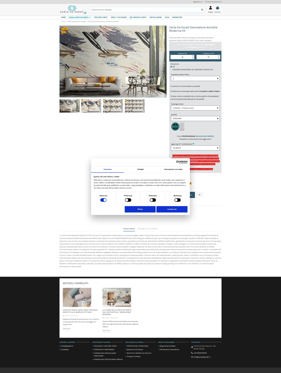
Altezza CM (182, 53)
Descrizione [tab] (129, 228)
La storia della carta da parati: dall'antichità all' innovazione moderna (117, 312)
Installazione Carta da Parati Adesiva (108, 359)
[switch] (128, 200)
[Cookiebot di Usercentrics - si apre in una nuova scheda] (177, 162)
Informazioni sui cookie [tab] (173, 169)
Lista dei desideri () (214, 2)
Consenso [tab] (108, 169)
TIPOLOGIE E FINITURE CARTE (105, 346)
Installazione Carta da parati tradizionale (105, 354)
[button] (79, 17)
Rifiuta (140, 209)
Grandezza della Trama (180, 74)
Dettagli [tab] (141, 169)
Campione (174, 64)
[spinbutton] (182, 57)
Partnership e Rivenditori (169, 349)
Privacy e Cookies (133, 356)
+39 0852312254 (200, 353)
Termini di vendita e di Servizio (139, 353)
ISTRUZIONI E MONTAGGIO (104, 349)
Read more (66, 328)
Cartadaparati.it (67, 346)
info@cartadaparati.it (202, 357)
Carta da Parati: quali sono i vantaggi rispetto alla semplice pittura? (80, 311)
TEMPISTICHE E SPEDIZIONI (137, 346)
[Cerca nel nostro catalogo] (202, 10)
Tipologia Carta (177, 104)
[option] (81, 310)
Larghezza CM (208, 53)
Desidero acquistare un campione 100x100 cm (192, 69)
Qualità (174, 115)
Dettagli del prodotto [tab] (148, 228)
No (173, 67)
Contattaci (65, 349)
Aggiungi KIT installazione (181, 144)
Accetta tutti (172, 209)
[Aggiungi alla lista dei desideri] (199, 195)
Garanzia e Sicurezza (135, 349)
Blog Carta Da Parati (168, 346)
